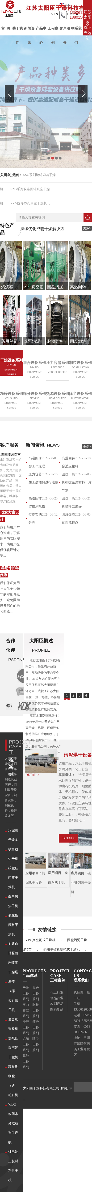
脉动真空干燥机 (54, 959)
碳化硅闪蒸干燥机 (13, 877)
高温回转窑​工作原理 (37, 462)
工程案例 (53, 35)
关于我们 (17, 35)
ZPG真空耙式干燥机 (40, 940)
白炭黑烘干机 (13, 901)
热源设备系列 (25, 1044)
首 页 (5, 28)
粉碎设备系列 (25, 1027)
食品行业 (56, 998)
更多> (87, 228)
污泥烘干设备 (13, 835)
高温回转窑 (23, 949)
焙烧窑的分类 (35, 518)
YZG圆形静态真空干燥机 (28, 203)
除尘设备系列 (35, 1044)
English (65, 5)
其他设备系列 (25, 1061)
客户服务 (64, 35)
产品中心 (41, 35)
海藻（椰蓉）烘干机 (13, 996)
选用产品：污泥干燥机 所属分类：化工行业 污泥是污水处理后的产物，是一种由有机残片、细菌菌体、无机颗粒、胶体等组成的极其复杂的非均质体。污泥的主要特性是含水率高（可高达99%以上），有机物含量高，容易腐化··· (75, 792)
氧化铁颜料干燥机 (13, 925)
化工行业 (56, 992)
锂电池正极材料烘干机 (13, 1166)
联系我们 (76, 35)
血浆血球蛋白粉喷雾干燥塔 (13, 958)
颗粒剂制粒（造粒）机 (13, 1081)
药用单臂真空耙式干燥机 (61, 949)
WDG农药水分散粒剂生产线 (13, 1123)
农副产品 (56, 1004)
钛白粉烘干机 (13, 854)
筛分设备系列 (35, 1027)
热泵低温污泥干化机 (13, 1048)
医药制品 (56, 1009)
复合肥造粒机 (13, 1024)
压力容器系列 (25, 1010)
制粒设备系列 (35, 1010)
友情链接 (47, 929)
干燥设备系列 (25, 993)
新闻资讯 (29, 35)
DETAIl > (69, 838)
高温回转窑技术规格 (37, 502)
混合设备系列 (35, 993)
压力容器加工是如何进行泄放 (43, 478)
